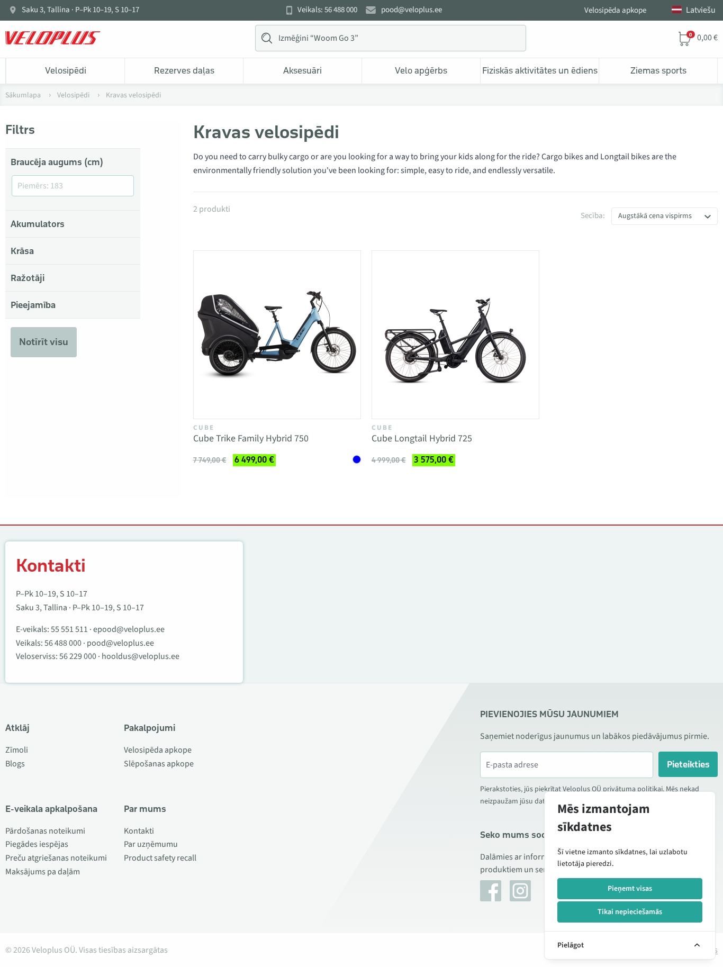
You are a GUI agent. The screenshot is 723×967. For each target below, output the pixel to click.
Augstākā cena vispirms (655, 216)
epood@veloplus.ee (129, 629)
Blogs (15, 764)
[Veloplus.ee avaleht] (53, 38)
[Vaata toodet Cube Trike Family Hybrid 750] (277, 334)
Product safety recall (160, 858)
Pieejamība (33, 305)
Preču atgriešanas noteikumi (56, 858)
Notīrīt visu (43, 342)
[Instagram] (520, 890)
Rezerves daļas (184, 70)
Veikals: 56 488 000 (327, 10)
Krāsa (22, 251)
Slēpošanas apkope (159, 764)
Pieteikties (688, 764)
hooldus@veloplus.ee (140, 656)
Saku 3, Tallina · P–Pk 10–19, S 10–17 (80, 10)
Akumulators (38, 224)
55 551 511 (69, 629)
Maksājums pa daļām (42, 872)
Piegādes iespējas (36, 844)
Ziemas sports (658, 70)
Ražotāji (27, 278)
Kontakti (139, 831)
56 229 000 (77, 656)
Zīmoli (16, 750)
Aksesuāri (302, 70)
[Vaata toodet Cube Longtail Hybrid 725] (455, 334)
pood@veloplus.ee (411, 10)
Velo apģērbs (421, 70)
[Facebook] (490, 890)
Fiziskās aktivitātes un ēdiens (540, 70)
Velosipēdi (65, 70)
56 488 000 (63, 643)
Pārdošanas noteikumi (45, 831)
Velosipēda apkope (615, 10)
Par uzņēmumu (151, 844)
